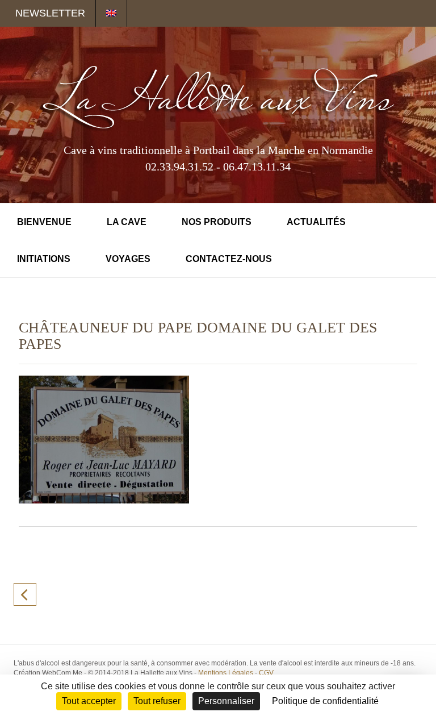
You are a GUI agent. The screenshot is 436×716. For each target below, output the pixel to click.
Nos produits (216, 222)
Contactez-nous (229, 259)
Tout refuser (157, 701)
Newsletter (50, 13)
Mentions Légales (225, 673)
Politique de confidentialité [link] (325, 701)
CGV (266, 673)
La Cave (126, 222)
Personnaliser (226, 701)
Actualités (316, 222)
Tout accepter (89, 701)
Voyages (128, 259)
